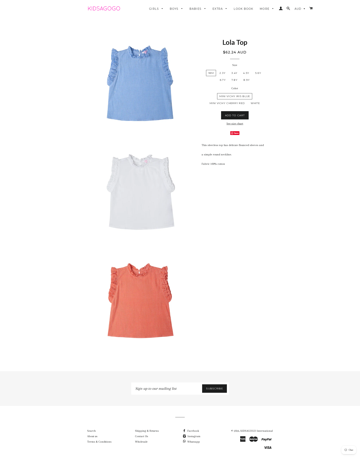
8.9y (246, 79)
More (265, 8)
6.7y (223, 79)
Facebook (193, 431)
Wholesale (141, 441)
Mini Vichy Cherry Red (227, 103)
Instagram (193, 436)
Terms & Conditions (99, 441)
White (255, 103)
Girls (154, 8)
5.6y (258, 72)
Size (234, 65)
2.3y (223, 72)
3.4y (234, 72)
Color (234, 88)
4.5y (246, 72)
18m (211, 72)
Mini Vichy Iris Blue (234, 96)
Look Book (243, 8)
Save (236, 133)
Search (91, 431)
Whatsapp (193, 441)
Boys (174, 8)
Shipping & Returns (147, 431)
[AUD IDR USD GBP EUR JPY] (300, 8)
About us (92, 436)
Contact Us (141, 436)
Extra (218, 8)
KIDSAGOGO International (256, 431)
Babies (195, 8)
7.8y (235, 79)
